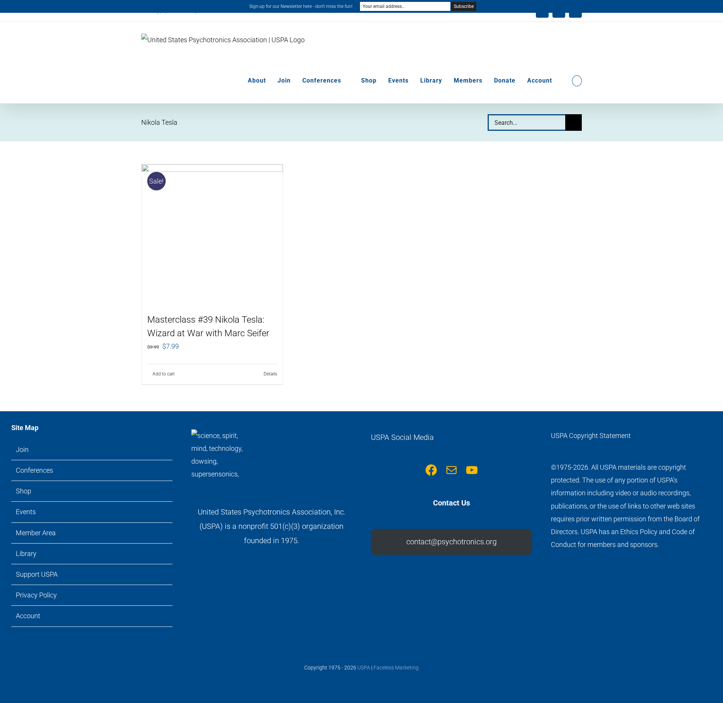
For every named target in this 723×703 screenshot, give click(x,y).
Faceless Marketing (396, 668)
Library (26, 553)
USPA (363, 668)
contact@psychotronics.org (451, 541)
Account (28, 616)
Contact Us (451, 502)
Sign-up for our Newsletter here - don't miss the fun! (300, 6)
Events (26, 512)
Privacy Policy (36, 595)
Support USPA (37, 574)
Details (270, 374)
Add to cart (164, 374)
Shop (23, 491)
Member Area (36, 533)
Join (22, 449)
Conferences (34, 470)
